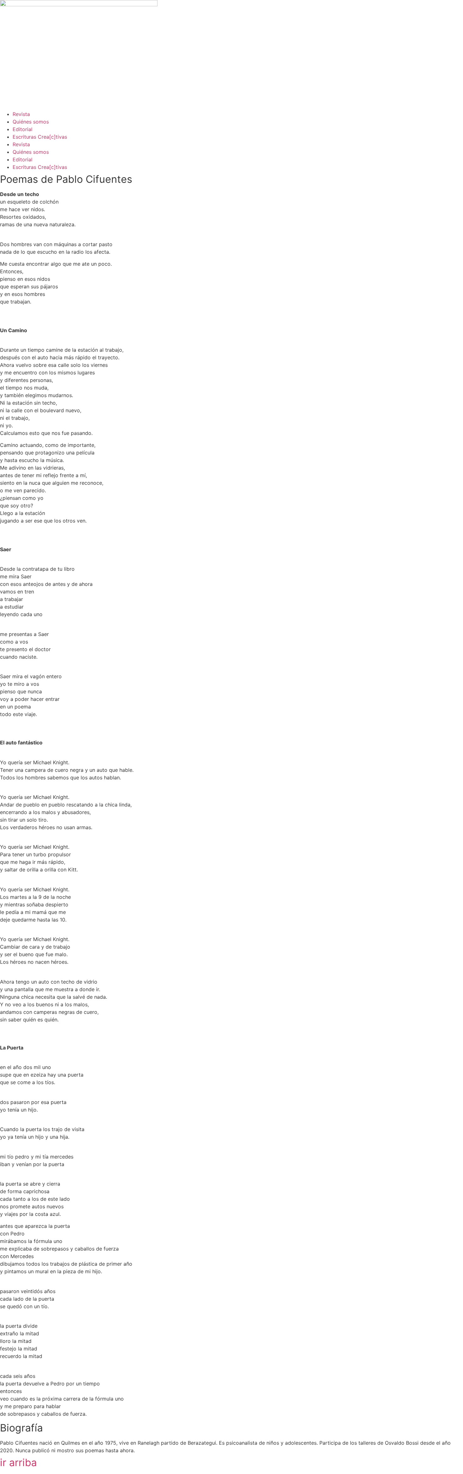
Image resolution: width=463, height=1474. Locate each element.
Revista (21, 114)
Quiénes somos (31, 121)
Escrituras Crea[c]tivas (40, 137)
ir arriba (18, 1462)
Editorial (22, 129)
